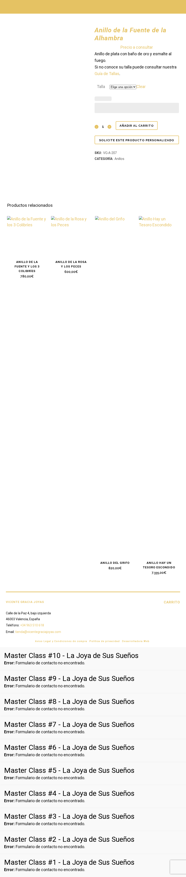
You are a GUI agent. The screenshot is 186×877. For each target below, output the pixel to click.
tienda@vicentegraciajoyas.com (38, 632)
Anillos (119, 159)
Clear (141, 86)
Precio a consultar (136, 47)
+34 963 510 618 (32, 625)
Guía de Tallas (107, 73)
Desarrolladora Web (135, 641)
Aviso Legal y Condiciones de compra (61, 641)
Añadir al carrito (137, 125)
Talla (101, 86)
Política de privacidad (104, 641)
